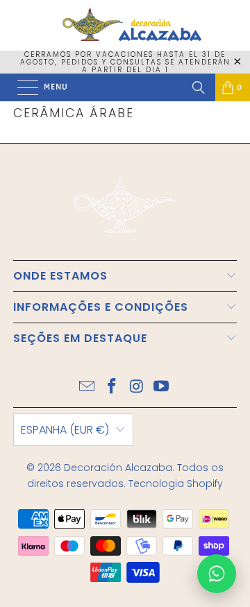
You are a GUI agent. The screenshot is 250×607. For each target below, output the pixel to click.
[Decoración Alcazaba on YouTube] (161, 387)
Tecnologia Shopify (175, 483)
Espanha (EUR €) (65, 430)
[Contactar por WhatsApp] (216, 573)
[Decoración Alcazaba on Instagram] (136, 387)
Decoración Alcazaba (118, 468)
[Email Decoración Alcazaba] (87, 387)
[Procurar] (198, 87)
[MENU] (21, 87)
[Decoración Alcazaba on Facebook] (111, 387)
